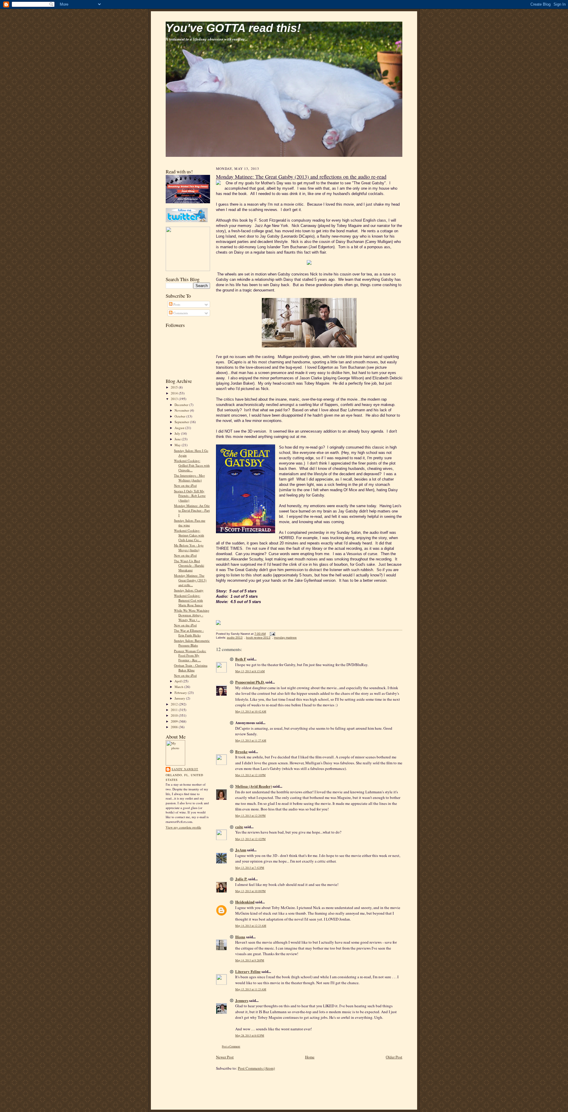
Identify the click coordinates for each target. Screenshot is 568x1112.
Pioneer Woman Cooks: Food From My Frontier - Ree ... (190, 655)
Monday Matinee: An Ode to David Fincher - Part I (192, 510)
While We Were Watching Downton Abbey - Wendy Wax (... (191, 615)
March (179, 686)
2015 (175, 387)
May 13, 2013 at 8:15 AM (250, 671)
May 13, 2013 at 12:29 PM (250, 816)
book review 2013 (258, 637)
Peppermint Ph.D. (249, 682)
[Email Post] (271, 633)
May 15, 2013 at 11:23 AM (250, 989)
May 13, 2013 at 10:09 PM (250, 891)
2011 (175, 710)
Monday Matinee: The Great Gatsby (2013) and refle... (190, 580)
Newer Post (225, 1057)
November (182, 410)
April (179, 681)
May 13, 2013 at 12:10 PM (250, 775)
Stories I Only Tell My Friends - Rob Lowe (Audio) (190, 495)
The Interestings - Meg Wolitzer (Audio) (189, 477)
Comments (180, 313)
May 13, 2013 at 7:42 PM (249, 868)
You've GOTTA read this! (233, 28)
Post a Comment (231, 1046)
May (178, 445)
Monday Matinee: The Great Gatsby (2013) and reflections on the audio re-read (301, 176)
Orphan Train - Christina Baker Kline (190, 667)
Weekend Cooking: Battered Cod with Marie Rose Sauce (188, 600)
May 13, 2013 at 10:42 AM (250, 711)
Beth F (240, 659)
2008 (175, 727)
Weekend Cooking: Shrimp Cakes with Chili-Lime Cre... (189, 535)
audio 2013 (235, 637)
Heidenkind (244, 902)
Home (309, 1057)
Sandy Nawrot (185, 769)
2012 (175, 704)
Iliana (240, 936)
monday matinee (285, 637)
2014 (175, 393)
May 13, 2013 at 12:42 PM (250, 839)
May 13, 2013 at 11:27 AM (250, 740)
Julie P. (241, 878)
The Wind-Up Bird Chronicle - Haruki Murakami (189, 565)
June (178, 439)
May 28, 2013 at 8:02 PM (249, 1035)
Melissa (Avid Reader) (253, 786)
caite (239, 826)
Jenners (241, 1000)
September (182, 422)
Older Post (394, 1057)
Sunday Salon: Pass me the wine (189, 522)
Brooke (241, 751)
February (181, 692)
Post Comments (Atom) (256, 1068)
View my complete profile (183, 827)
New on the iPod (185, 485)
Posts (176, 304)
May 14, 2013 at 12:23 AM (250, 926)
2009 (175, 721)
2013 (175, 399)
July (178, 433)
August (180, 428)
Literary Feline (248, 971)
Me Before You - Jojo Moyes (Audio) (189, 547)
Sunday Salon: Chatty (189, 590)
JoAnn (240, 849)
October (180, 416)
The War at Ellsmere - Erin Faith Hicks (189, 632)
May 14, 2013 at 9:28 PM (249, 960)
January (180, 698)
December (182, 404)
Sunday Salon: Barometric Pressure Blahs (192, 642)
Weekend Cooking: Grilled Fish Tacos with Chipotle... (192, 465)
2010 (175, 715)
